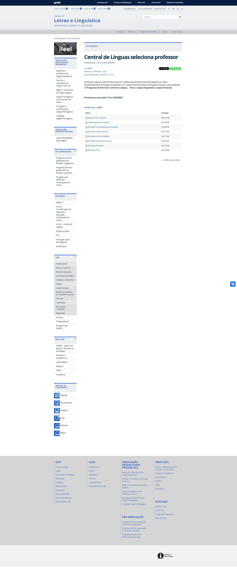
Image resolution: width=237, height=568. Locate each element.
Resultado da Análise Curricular (100, 141)
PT (169, 9)
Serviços (120, 32)
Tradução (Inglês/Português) (64, 117)
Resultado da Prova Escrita (98, 132)
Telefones (132, 32)
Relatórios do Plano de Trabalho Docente (65, 293)
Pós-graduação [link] (63, 152)
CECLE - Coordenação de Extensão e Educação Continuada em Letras (63, 213)
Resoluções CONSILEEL (61, 307)
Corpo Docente (62, 288)
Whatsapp (176, 69)
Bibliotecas (60, 478)
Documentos (66, 403)
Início (69, 39)
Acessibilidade (129, 9)
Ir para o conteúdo (60, 9)
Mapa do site (159, 9)
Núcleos (59, 366)
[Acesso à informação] (166, 556)
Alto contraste (145, 9)
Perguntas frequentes (164, 514)
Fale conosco (160, 518)
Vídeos (63, 433)
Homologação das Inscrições (99, 122)
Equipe (59, 284)
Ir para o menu (75, 9)
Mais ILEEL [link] (60, 339)
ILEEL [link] (57, 257)
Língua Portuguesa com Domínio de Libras (64, 99)
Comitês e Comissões (65, 280)
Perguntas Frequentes (148, 32)
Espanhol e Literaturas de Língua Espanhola (64, 73)
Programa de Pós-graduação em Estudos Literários (64, 170)
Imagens (64, 410)
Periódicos (60, 374)
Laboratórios (62, 362)
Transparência (62, 321)
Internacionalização (64, 498)
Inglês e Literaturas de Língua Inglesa (64, 91)
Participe (141, 3)
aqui (93, 107)
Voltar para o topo (172, 160)
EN (174, 9)
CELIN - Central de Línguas (64, 225)
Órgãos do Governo (175, 3)
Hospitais (59, 482)
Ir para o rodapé (103, 9)
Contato (165, 32)
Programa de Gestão (62, 327)
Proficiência (61, 246)
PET (58, 235)
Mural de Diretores (64, 272)
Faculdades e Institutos (65, 474)
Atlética (59, 202)
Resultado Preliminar (96, 146)
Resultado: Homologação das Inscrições (103, 127)
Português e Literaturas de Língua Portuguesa (64, 109)
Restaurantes (61, 486)
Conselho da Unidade (65, 276)
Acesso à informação (122, 3)
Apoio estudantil (62, 494)
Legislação (155, 3)
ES (182, 9)
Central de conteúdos (61, 386)
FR (178, 9)
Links (62, 418)
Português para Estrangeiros (63, 241)
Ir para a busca (89, 9)
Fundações (60, 490)
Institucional (61, 263)
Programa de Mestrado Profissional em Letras (63, 181)
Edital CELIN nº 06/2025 (97, 118)
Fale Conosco (177, 32)
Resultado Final (94, 150)
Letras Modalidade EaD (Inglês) (64, 139)
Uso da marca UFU (63, 501)
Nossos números (63, 268)
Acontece (76, 39)
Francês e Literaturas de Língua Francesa (63, 83)
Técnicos (59, 298)
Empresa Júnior (63, 231)
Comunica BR (102, 3)
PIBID (58, 370)
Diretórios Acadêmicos (61, 356)
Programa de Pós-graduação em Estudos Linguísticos (65, 161)
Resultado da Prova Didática (98, 136)
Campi (58, 471)
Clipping (63, 395)
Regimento (60, 313)
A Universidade (62, 467)
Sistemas (64, 425)
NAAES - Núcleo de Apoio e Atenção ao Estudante (65, 348)
